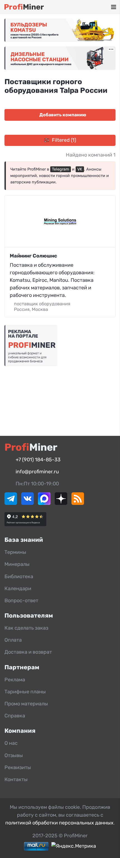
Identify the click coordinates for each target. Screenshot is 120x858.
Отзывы (13, 755)
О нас (11, 743)
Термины (15, 552)
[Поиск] (89, 7)
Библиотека (18, 576)
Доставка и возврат (28, 652)
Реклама (14, 680)
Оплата (13, 640)
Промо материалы (26, 704)
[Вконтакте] (27, 503)
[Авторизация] (105, 7)
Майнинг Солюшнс (33, 256)
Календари (17, 588)
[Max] (44, 503)
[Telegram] (10, 503)
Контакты (16, 779)
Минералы (17, 564)
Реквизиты (17, 767)
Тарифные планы (25, 692)
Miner (24, 7)
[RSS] (77, 503)
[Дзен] (61, 503)
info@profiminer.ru (37, 472)
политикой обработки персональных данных (59, 823)
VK (79, 169)
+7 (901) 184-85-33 (38, 460)
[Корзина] (97, 7)
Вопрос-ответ (21, 600)
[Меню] (113, 7)
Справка (14, 716)
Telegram (60, 169)
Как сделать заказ (26, 628)
